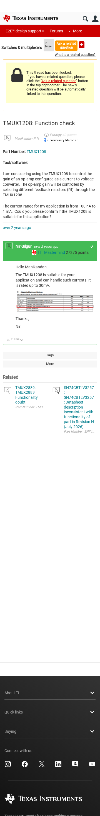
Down (21, 340)
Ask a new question (81, 44)
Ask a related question (66, 45)
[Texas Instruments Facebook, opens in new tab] (24, 766)
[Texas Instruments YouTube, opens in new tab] (92, 766)
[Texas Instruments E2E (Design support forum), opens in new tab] (75, 766)
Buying (10, 731)
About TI (11, 693)
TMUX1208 (36, 151)
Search (85, 19)
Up (8, 340)
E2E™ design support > (25, 31)
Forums (56, 31)
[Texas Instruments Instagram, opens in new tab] (7, 766)
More (77, 31)
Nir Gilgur (24, 246)
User (95, 19)
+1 (92, 246)
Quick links (13, 712)
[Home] (30, 18)
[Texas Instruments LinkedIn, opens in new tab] (58, 766)
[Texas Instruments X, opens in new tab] (41, 766)
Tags (50, 355)
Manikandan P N (26, 138)
